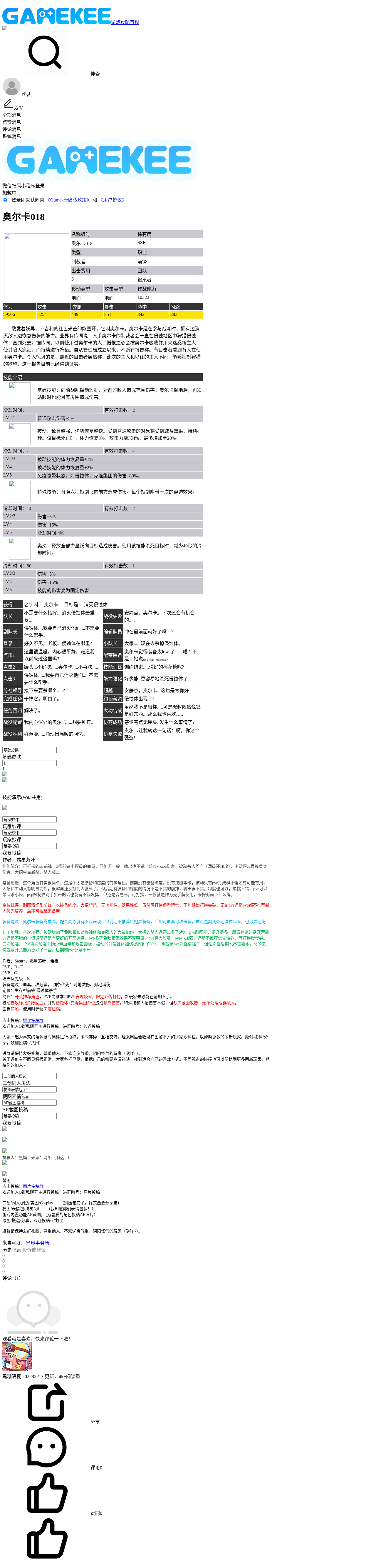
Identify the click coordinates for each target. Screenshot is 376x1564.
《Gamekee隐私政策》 (69, 199)
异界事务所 (37, 1242)
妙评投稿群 (33, 1020)
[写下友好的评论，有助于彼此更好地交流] (136, 1284)
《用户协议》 (112, 199)
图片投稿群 (33, 1186)
